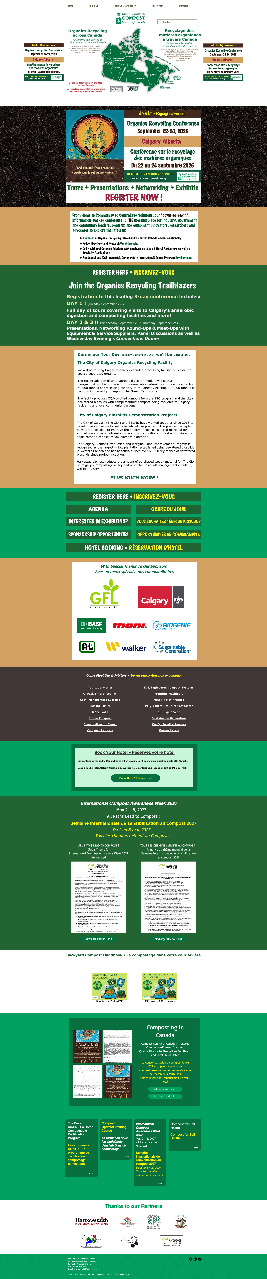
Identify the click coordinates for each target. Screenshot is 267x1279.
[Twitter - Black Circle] (200, 1259)
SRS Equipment (169, 712)
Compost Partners (100, 730)
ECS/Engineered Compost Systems (169, 687)
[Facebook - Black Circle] (190, 1259)
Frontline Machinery (168, 693)
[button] (87, 1046)
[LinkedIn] (195, 1259)
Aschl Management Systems (100, 699)
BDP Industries (100, 706)
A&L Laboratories (100, 687)
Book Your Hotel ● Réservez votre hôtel (135, 752)
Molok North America (169, 699)
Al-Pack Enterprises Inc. (100, 693)
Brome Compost (100, 718)
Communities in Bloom (100, 724)
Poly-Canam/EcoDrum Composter (169, 706)
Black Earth (100, 712)
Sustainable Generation (169, 718)
